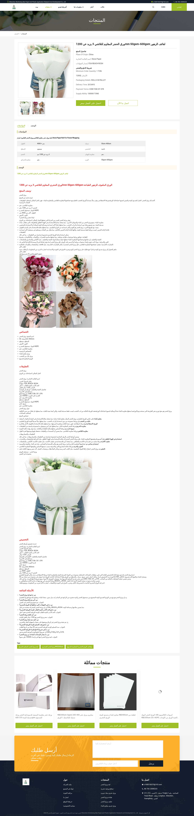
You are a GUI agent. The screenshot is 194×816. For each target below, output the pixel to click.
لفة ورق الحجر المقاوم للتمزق (28, 647)
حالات (102, 7)
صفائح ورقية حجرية (107, 789)
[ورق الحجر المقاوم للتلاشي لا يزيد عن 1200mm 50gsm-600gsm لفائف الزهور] (45, 70)
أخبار (91, 7)
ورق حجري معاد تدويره (108, 793)
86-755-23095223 (181, 2)
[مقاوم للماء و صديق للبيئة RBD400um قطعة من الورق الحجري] (76, 692)
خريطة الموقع (67, 802)
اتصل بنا (65, 797)
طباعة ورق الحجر (106, 797)
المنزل (16, 34)
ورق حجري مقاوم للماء (108, 806)
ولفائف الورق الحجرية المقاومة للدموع (79, 647)
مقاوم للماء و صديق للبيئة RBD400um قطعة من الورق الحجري (75, 716)
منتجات (47, 7)
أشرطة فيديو (62, 7)
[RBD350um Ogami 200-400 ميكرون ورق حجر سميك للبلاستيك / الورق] (34, 692)
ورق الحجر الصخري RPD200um (52, 647)
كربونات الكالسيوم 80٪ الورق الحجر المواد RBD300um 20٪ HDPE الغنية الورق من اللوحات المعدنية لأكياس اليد (117, 716)
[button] (18, 697)
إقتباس (179, 7)
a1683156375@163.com (161, 2)
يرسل (151, 763)
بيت (36, 7)
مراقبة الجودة (67, 793)
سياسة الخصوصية (69, 806)
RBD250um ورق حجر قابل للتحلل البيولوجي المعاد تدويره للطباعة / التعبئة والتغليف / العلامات (159, 716)
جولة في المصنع (68, 789)
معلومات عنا (78, 7)
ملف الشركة (67, 784)
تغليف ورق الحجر (106, 802)
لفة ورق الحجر (105, 784)
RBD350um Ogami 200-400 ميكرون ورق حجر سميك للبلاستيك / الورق (33, 716)
